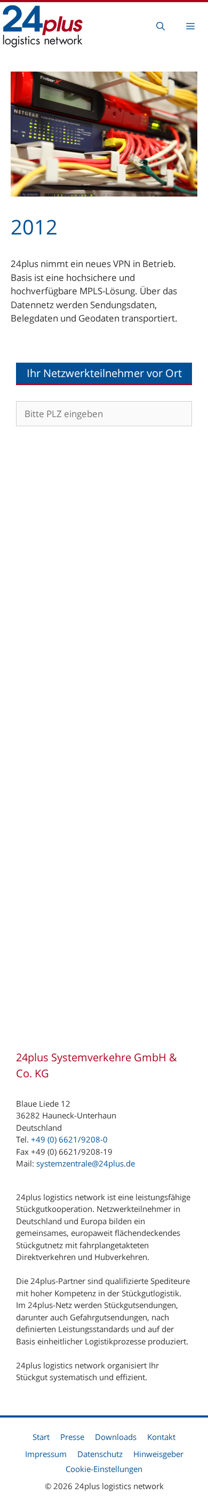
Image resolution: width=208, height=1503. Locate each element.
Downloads (116, 1436)
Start (41, 1436)
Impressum (46, 1454)
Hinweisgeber (158, 1454)
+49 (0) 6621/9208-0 (69, 1139)
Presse (72, 1436)
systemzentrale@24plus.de (85, 1163)
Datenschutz (100, 1454)
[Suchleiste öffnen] (160, 26)
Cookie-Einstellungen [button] (104, 1468)
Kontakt (161, 1436)
